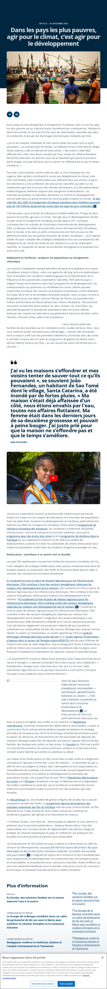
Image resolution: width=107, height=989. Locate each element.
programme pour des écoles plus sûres (29, 536)
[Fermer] (102, 958)
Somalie (70, 744)
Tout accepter (66, 983)
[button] (17, 114)
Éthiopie (29, 781)
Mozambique (17, 799)
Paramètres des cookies (43, 983)
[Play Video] (53, 478)
